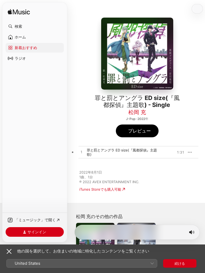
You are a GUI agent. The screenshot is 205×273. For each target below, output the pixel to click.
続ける (180, 263)
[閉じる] (9, 251)
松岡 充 (137, 112)
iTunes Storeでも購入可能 (100, 189)
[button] (35, 26)
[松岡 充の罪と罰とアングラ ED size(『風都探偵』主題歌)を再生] (81, 152)
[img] (19, 12)
